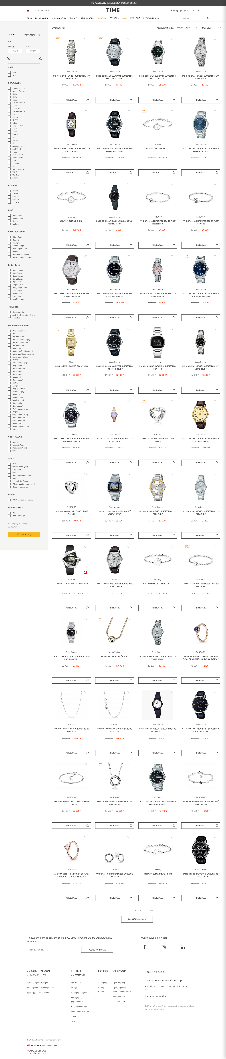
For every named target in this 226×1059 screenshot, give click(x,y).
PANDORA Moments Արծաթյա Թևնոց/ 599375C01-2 (71, 802)
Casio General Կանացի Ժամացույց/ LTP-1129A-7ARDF (201, 77)
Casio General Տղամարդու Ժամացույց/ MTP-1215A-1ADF (71, 657)
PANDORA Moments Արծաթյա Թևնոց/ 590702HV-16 (158, 222)
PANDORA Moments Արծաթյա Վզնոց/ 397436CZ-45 (114, 802)
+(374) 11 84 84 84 (154, 972)
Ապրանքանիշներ (151, 18)
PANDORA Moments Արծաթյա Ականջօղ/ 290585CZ (114, 875)
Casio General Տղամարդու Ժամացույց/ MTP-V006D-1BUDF (157, 802)
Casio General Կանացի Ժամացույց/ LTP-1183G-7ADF (158, 512)
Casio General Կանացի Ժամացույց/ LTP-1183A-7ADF (201, 512)
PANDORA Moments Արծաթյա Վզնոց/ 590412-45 (114, 730)
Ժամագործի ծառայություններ (40, 988)
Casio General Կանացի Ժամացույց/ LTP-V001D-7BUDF (71, 77)
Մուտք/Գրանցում (180, 11)
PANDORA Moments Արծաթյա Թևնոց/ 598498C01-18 (201, 802)
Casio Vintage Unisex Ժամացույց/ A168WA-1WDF (115, 512)
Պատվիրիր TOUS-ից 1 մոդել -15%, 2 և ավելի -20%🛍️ (113, 3)
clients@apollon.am (36, 1053)
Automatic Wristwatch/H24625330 (71, 584)
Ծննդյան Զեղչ (119, 1001)
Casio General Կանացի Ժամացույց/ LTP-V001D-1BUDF (201, 367)
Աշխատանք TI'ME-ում (80, 1011)
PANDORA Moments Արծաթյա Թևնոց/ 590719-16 (201, 222)
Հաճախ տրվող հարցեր (37, 983)
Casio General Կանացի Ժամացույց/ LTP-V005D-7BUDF (158, 657)
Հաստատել (24, 534)
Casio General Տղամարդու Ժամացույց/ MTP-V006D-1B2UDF (114, 295)
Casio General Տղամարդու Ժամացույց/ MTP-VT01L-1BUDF (200, 730)
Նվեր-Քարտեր (119, 983)
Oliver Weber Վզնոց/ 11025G (114, 656)
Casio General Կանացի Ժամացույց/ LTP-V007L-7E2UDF (71, 150)
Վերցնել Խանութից (79, 1006)
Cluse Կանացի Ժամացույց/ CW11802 (71, 366)
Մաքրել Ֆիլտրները (31, 35)
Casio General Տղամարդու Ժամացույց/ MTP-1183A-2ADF (200, 150)
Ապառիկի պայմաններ (81, 993)
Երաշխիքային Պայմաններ (38, 993)
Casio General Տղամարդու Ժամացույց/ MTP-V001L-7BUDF (114, 77)
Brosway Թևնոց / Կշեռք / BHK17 (157, 584)
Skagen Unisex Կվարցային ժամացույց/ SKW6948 (157, 367)
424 (151, 910)
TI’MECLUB (75, 1016)
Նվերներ (102, 18)
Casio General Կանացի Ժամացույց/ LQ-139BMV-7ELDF (157, 730)
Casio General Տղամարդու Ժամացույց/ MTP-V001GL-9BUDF (200, 440)
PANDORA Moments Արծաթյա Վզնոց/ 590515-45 (71, 730)
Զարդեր (73, 18)
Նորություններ (119, 996)
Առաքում (75, 988)
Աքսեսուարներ (88, 18)
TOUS (124, 18)
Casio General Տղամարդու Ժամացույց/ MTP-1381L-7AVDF (114, 585)
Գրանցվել (102, 983)
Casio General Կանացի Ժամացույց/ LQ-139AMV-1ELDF (114, 222)
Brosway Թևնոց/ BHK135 (157, 148)
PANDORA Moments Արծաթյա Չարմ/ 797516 (157, 440)
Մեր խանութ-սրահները (156, 996)
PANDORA (114, 18)
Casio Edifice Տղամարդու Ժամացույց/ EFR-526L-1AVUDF (200, 875)
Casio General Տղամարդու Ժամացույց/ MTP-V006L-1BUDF (114, 150)
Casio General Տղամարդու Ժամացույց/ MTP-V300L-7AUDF (71, 295)
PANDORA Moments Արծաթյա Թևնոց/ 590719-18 (201, 585)
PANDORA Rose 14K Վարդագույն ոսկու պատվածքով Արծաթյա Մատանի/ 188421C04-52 (71, 875)
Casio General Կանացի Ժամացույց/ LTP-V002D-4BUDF (158, 295)
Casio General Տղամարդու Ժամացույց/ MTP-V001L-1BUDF (114, 367)
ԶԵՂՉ (29, 18)
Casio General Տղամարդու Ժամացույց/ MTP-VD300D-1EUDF (71, 440)
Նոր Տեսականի (42, 18)
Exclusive (135, 18)
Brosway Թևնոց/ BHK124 (71, 221)
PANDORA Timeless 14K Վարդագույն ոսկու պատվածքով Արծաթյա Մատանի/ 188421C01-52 (200, 658)
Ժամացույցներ (59, 18)
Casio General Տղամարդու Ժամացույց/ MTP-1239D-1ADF (157, 77)
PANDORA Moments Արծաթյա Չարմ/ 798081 (71, 512)
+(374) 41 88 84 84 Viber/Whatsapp (164, 980)
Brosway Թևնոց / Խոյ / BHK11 (157, 874)
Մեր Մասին (76, 983)
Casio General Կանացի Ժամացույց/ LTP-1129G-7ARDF (115, 440)
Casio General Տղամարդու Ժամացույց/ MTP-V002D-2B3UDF (200, 295)
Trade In (74, 1021)
